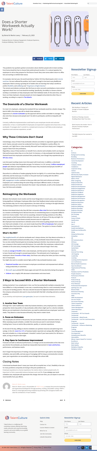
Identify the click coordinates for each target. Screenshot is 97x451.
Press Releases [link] (75, 283)
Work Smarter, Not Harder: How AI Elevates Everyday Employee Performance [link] (82, 126)
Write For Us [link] (43, 431)
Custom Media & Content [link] (47, 427)
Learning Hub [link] (59, 3)
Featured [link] (74, 216)
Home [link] (34, 3)
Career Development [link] (77, 161)
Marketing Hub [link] (47, 3)
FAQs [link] (41, 421)
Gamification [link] (75, 220)
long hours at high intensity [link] (36, 86)
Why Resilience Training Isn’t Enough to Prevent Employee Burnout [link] (80, 109)
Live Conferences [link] (76, 262)
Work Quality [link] (75, 345)
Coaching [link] (74, 163)
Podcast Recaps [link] (76, 282)
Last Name (86, 75)
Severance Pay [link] (75, 293)
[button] (38, 58)
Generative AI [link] (75, 226)
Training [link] (73, 329)
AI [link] (71, 151)
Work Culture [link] (75, 343)
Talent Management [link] (77, 307)
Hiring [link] (73, 232)
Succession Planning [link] (77, 301)
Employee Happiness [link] (77, 194)
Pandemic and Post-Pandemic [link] (80, 272)
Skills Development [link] (77, 297)
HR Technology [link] (75, 246)
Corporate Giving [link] (76, 169)
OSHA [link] (73, 270)
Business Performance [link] (77, 159)
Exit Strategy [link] (75, 214)
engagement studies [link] (12, 180)
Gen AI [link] (73, 222)
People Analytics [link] (76, 274)
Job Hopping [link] (75, 254)
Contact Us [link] (43, 424)
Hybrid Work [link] (74, 248)
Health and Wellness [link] (77, 228)
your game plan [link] (28, 296)
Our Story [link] (38, 3)
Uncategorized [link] (75, 333)
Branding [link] (74, 157)
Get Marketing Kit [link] (73, 3)
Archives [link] (73, 153)
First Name (74, 75)
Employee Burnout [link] (7, 40)
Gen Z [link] (73, 224)
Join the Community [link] (45, 434)
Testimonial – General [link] (77, 323)
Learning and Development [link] (79, 260)
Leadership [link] (74, 256)
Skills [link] (72, 295)
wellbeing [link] (20, 86)
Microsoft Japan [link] (11, 270)
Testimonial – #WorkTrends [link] (79, 317)
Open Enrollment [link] (76, 266)
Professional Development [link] (79, 285)
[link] (2, 10)
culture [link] (73, 171)
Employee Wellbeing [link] (7, 42)
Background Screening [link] (78, 155)
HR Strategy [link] (75, 244)
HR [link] (72, 238)
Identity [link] (73, 250)
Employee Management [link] (78, 196)
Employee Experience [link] (33, 40)
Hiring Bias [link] (74, 236)
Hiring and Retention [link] (77, 234)
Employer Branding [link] (76, 208)
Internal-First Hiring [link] (77, 252)
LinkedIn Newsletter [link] (45, 437)
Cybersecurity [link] (75, 173)
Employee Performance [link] (78, 198)
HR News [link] (74, 242)
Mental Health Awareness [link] (78, 264)
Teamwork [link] (74, 311)
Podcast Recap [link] (75, 280)
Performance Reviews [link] (77, 276)
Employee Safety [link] (76, 204)
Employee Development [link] (78, 186)
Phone (73, 87)
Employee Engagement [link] (19, 40)
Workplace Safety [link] (76, 349)
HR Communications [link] (77, 240)
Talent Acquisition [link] (76, 303)
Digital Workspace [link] (76, 176)
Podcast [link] (53, 3)
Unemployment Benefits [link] (78, 335)
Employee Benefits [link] (77, 182)
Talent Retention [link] (19, 42)
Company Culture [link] (76, 165)
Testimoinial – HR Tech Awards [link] (80, 313)
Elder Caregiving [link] (76, 180)
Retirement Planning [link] (77, 291)
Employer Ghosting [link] (77, 210)
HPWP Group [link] (40, 386)
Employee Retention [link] (77, 202)
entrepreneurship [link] (76, 212)
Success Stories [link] (76, 299)
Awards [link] (67, 3)
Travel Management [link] (77, 331)
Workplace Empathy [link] (77, 347)
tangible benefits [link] (11, 237)
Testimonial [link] (74, 315)
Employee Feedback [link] (77, 192)
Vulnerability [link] (75, 337)
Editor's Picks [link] (75, 178)
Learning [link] (73, 258)
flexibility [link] (11, 86)
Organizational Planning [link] (78, 268)
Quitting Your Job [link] (76, 288)
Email (72, 81)
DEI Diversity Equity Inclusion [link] (79, 174)
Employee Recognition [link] (78, 200)
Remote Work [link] (75, 289)
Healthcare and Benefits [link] (78, 230)
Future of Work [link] (75, 218)
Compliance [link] (74, 167)
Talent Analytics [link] (76, 305)
